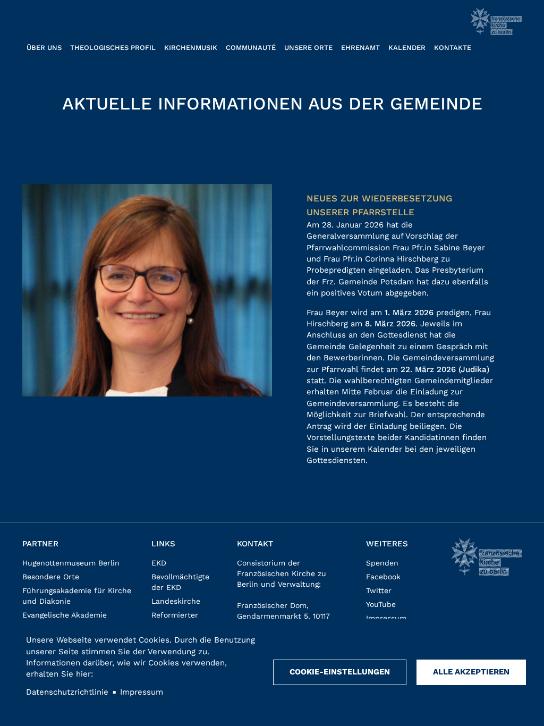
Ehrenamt (360, 48)
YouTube (381, 604)
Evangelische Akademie (64, 615)
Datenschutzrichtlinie (67, 692)
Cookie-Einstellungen (340, 672)
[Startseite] (496, 21)
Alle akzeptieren (471, 672)
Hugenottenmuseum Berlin (71, 563)
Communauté (251, 48)
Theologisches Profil (113, 48)
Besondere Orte (50, 576)
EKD (158, 563)
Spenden (382, 563)
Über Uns (44, 48)
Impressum (386, 618)
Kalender (407, 48)
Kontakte (452, 48)
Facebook (383, 576)
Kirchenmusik (190, 48)
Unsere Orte (308, 48)
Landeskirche (175, 601)
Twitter (379, 590)
